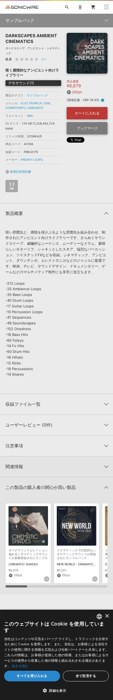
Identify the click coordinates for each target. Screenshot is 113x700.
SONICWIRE (21, 7)
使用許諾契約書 (18, 172)
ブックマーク (87, 128)
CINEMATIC (35, 108)
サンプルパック (37, 95)
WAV (30, 116)
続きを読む (20, 666)
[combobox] (99, 616)
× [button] (107, 616)
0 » (44, 59)
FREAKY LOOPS (32, 160)
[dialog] (56, 655)
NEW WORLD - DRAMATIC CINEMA (81, 564)
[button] (56, 690)
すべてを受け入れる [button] (32, 675)
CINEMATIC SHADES (23, 564)
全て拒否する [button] (86, 675)
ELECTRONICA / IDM (35, 103)
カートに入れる (87, 113)
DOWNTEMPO (15, 108)
